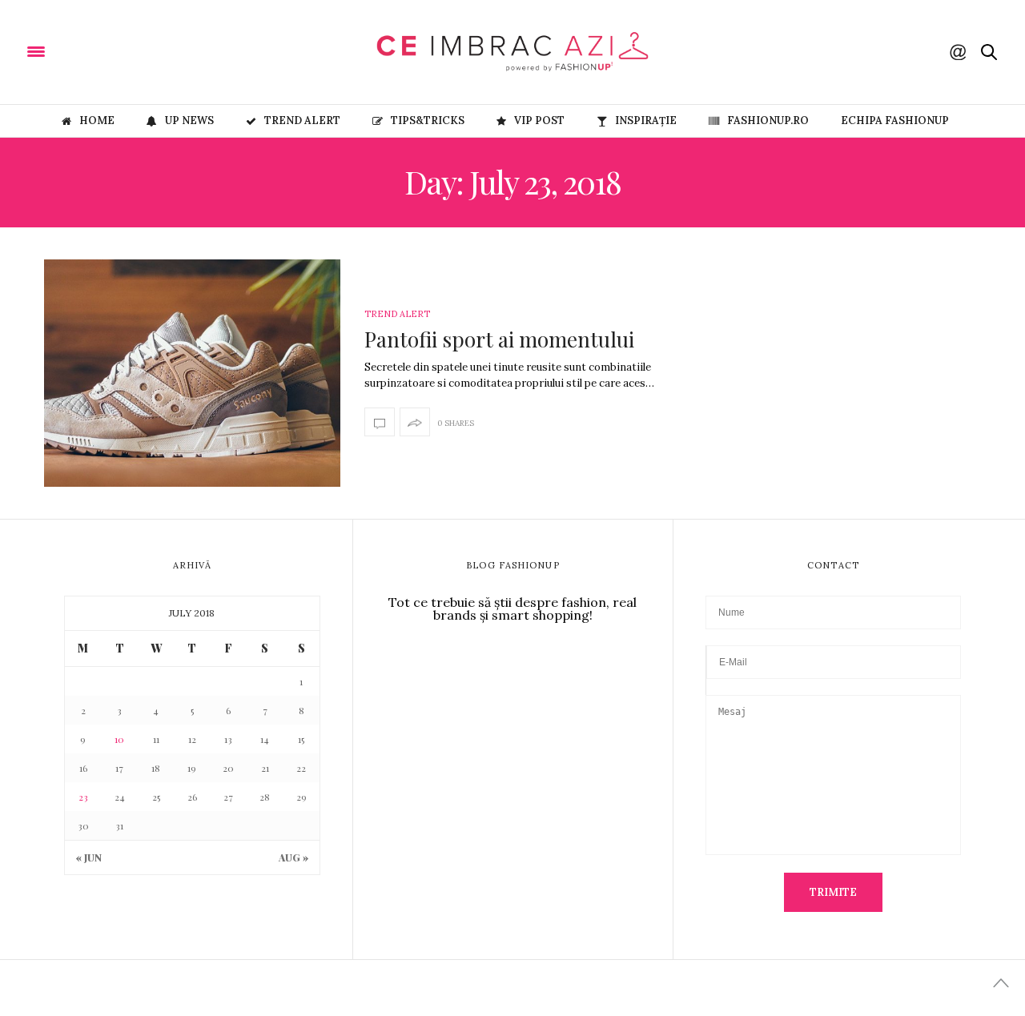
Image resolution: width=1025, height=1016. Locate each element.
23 (83, 796)
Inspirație (646, 120)
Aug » (293, 857)
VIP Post (539, 120)
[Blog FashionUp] (137, 50)
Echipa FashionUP (895, 120)
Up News (189, 120)
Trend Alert (302, 120)
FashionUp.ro (768, 120)
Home (97, 120)
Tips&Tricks (427, 120)
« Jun (89, 857)
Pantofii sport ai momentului (499, 339)
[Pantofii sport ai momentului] (192, 373)
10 (119, 739)
